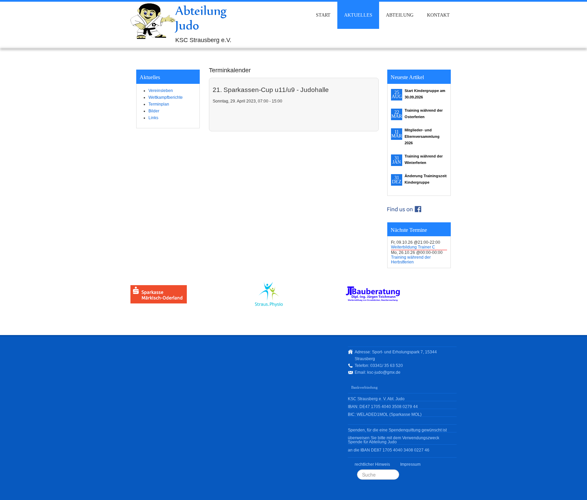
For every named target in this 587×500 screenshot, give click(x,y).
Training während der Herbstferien (411, 259)
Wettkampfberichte (165, 97)
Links (153, 117)
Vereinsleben (160, 90)
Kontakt (438, 15)
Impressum (410, 464)
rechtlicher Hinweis (372, 464)
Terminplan (158, 104)
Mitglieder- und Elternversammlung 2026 (422, 136)
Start (323, 15)
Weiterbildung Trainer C (413, 247)
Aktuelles (358, 15)
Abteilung (399, 15)
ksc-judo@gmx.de (384, 372)
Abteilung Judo (201, 18)
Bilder (153, 111)
